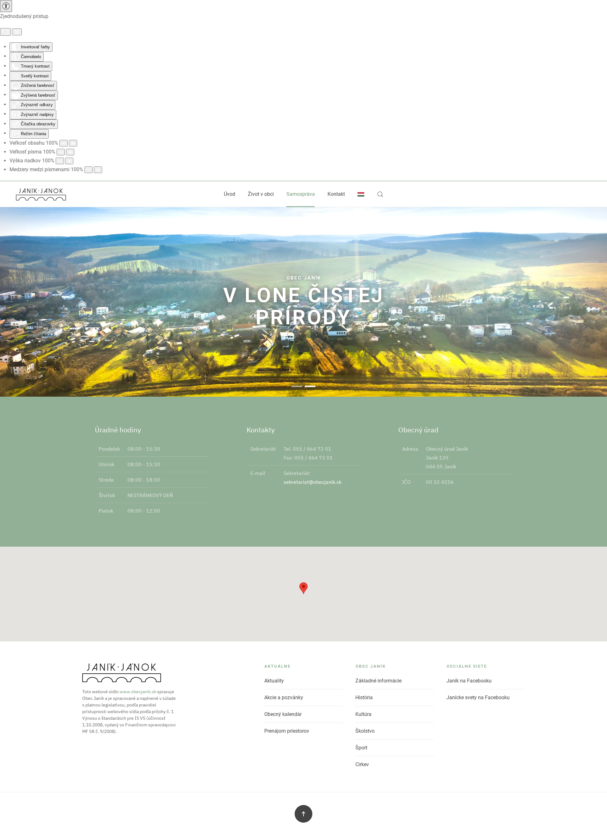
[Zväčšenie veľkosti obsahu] (73, 143)
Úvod (229, 194)
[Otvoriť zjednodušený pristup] (6, 6)
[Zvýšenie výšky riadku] (69, 161)
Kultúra (363, 714)
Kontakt (336, 194)
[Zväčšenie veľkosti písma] (70, 152)
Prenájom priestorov (286, 731)
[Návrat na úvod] (41, 194)
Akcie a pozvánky (283, 697)
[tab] (296, 386)
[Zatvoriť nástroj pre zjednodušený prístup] (17, 31)
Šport (361, 748)
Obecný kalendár (283, 714)
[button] (380, 194)
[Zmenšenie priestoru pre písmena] (88, 169)
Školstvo (365, 731)
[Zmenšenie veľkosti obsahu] (63, 143)
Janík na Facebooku (469, 681)
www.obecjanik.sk (138, 691)
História (364, 697)
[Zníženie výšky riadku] (60, 161)
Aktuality (274, 681)
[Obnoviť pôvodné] (5, 32)
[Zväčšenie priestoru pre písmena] (98, 169)
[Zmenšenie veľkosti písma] (61, 152)
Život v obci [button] (261, 194)
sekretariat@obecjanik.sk (312, 482)
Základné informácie (378, 681)
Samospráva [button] (300, 194)
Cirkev (362, 764)
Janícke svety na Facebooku (478, 697)
